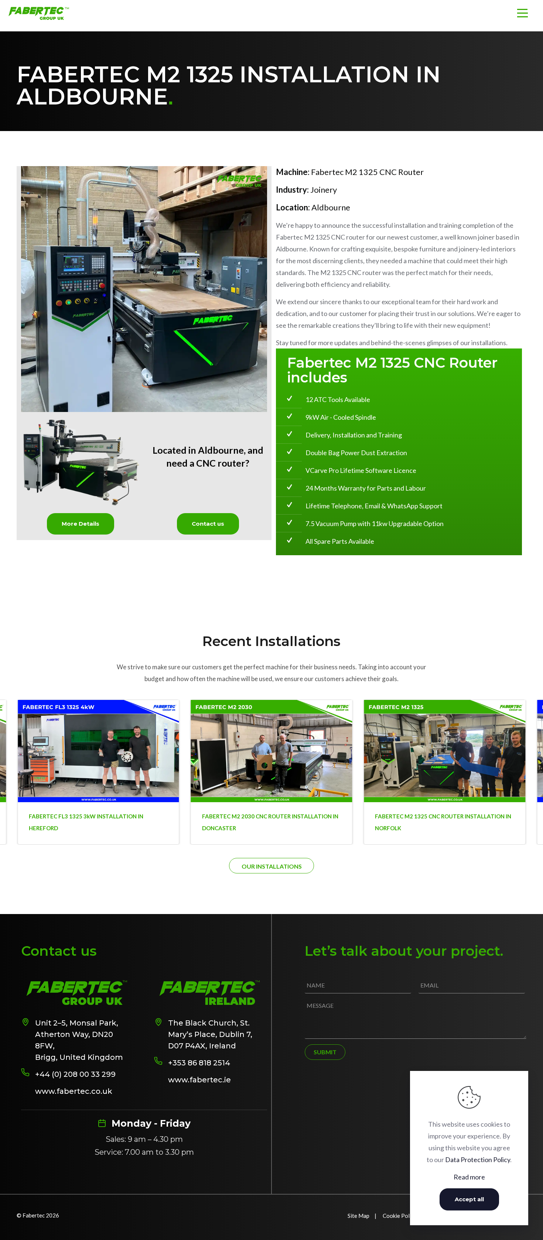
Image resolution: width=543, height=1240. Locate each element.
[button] (524, 745)
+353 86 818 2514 (199, 1062)
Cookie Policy (400, 1215)
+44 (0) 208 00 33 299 (75, 1074)
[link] (144, 289)
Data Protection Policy (477, 1159)
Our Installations (272, 866)
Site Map (358, 1215)
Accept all (469, 1199)
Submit (325, 1051)
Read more (469, 1177)
